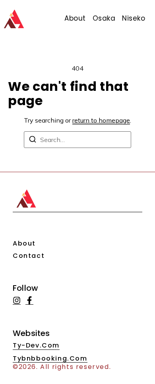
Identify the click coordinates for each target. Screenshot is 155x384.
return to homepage (101, 120)
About (24, 243)
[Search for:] (77, 139)
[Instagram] (17, 300)
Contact (29, 255)
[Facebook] (29, 300)
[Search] (32, 140)
